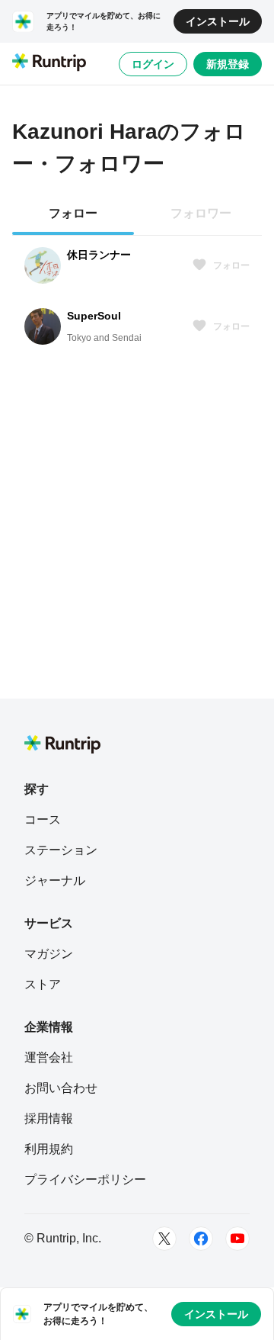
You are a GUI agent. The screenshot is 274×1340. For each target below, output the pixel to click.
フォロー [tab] (73, 213)
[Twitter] (164, 1238)
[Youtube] (237, 1238)
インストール (218, 21)
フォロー (231, 265)
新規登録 (227, 64)
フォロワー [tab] (200, 213)
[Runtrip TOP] (49, 63)
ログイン (153, 64)
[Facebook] (201, 1238)
